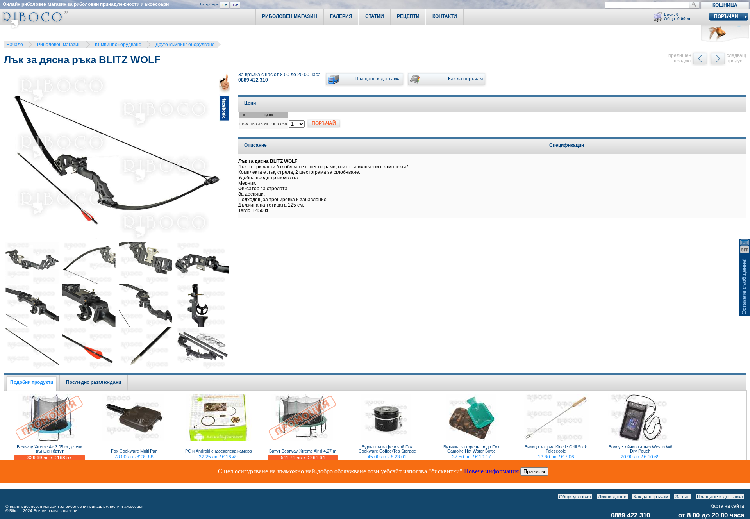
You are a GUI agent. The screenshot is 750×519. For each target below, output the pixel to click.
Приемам (534, 471)
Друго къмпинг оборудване (185, 44)
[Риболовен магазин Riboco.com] (34, 27)
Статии (374, 16)
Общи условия (575, 496)
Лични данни (612, 496)
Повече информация (491, 471)
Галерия (341, 16)
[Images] (746, 496)
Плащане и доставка (720, 496)
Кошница (725, 5)
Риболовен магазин (59, 44)
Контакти (444, 16)
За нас (682, 496)
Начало (14, 44)
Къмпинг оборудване (118, 44)
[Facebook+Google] (224, 158)
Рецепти (408, 16)
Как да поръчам (651, 496)
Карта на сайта (727, 506)
